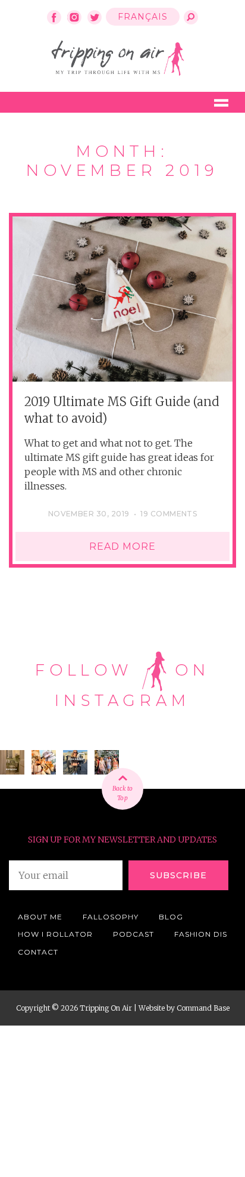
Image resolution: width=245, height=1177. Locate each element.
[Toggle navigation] (221, 102)
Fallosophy (111, 916)
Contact (38, 951)
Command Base (203, 1007)
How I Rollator (55, 934)
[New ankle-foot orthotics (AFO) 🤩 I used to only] (75, 762)
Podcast (133, 934)
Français (143, 16)
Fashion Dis (200, 934)
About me (40, 916)
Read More (122, 546)
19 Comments (168, 513)
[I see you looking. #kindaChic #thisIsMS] (107, 762)
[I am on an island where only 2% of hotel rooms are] (12, 762)
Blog (171, 916)
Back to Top (122, 793)
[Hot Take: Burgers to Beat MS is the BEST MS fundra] (44, 762)
